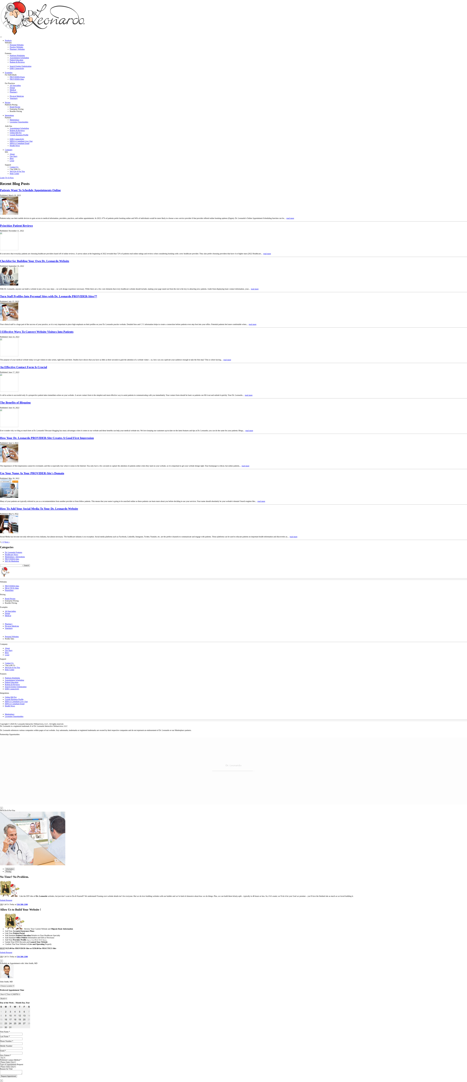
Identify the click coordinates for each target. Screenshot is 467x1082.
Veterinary (14, 98)
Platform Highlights (17, 56)
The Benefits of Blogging (15, 402)
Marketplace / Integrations (15, 557)
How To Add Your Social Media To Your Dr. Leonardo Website (39, 508)
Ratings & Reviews (17, 62)
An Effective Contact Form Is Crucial (23, 367)
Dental (12, 88)
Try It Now (9, 178)
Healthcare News (11, 555)
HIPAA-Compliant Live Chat (21, 141)
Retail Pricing (15, 107)
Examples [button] (8, 73)
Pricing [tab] (8, 871)
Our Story (13, 156)
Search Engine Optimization (20, 66)
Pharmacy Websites (17, 49)
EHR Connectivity (17, 68)
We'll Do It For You (17, 171)
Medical (13, 90)
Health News (15, 146)
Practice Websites (16, 47)
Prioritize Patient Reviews (16, 225)
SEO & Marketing (12, 561)
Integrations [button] (9, 115)
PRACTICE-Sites (12, 588)
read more (290, 218)
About (12, 154)
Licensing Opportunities (19, 122)
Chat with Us (10, 665)
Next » (7, 542)
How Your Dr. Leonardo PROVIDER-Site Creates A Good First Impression (47, 438)
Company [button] (8, 150)
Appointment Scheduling (19, 58)
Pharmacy (13, 92)
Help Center (14, 174)
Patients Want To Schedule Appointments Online (30, 190)
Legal (12, 161)
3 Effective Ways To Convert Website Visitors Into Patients (36, 331)
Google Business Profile (19, 135)
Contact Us (14, 167)
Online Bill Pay (16, 133)
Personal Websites (17, 45)
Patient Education (16, 60)
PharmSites (9, 590)
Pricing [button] (7, 102)
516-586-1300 (22, 904)
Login (2, 178)
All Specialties (15, 85)
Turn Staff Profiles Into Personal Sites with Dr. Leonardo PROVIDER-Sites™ (48, 296)
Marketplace (14, 120)
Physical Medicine (17, 96)
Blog (11, 158)
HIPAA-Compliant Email (19, 143)
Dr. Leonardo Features (13, 552)
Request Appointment (8, 1076)
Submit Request (6, 900)
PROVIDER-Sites (17, 79)
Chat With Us (15, 169)
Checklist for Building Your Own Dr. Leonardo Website (34, 261)
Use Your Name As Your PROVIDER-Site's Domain (32, 473)
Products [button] (8, 40)
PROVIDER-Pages (17, 77)
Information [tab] (10, 869)
